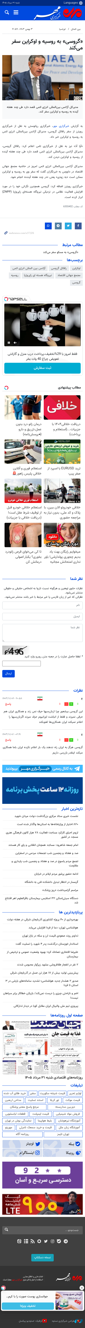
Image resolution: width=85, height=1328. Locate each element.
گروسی (76, 282)
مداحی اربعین (13, 1100)
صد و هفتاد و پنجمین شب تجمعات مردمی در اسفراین (46, 853)
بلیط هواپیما (45, 1121)
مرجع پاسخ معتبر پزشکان (24, 1107)
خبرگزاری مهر (62, 126)
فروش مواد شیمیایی (68, 1114)
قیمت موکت (73, 1100)
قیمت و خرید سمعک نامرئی (35, 1127)
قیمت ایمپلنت (40, 1114)
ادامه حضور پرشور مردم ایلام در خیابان (56, 874)
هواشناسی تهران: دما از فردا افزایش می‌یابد (53, 928)
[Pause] (9, 342)
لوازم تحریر (75, 1093)
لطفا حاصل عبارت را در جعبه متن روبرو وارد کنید (53, 657)
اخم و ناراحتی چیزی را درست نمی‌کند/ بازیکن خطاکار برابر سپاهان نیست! (40, 995)
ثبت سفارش (42, 368)
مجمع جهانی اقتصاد (69, 275)
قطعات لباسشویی (15, 1114)
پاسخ (8, 704)
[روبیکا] (39, 1242)
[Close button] (81, 1288)
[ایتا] (19, 1242)
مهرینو (8, 1127)
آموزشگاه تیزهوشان (69, 1121)
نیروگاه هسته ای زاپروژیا (38, 275)
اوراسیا (62, 29)
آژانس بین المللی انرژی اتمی (28, 268)
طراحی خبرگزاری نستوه (63, 1321)
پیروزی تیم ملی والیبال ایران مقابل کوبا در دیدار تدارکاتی (46, 1006)
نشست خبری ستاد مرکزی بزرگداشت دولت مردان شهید (46, 816)
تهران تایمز (63, 1134)
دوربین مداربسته (65, 1107)
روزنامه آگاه (22, 1134)
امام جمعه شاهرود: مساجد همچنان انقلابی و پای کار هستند (43, 845)
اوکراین (76, 268)
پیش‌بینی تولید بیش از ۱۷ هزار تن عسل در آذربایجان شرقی (44, 973)
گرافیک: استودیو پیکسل (31, 1321)
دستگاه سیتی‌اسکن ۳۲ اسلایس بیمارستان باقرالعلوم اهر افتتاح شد (41, 900)
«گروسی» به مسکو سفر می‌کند (60, 252)
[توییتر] (46, 1242)
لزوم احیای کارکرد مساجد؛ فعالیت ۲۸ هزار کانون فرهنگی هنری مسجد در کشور (42, 834)
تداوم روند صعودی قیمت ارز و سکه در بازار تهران (50, 936)
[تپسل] (6, 299)
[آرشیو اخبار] (26, 1242)
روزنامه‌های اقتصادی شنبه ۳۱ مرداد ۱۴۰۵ (54, 1077)
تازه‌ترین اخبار (72, 809)
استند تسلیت (35, 1100)
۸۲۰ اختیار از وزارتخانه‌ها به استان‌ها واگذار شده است (47, 824)
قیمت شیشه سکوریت (52, 1093)
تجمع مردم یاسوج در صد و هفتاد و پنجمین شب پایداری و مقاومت (45, 863)
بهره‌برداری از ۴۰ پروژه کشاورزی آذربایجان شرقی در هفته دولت (42, 919)
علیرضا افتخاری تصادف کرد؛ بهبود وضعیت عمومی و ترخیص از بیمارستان (42, 954)
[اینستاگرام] (52, 1242)
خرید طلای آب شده (15, 1093)
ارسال (8, 673)
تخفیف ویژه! (28, 1306)
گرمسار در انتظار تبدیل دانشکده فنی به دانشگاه (51, 882)
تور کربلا (54, 1100)
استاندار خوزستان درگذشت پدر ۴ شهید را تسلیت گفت (47, 944)
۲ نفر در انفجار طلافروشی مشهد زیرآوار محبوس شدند (47, 965)
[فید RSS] (32, 1242)
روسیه (14, 275)
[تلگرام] (65, 1242)
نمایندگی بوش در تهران (18, 1121)
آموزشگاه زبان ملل (69, 1127)
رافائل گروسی (59, 268)
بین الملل (75, 29)
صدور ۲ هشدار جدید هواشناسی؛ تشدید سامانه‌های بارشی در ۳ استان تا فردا (41, 983)
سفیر (33, 1093)
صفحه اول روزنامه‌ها (67, 1016)
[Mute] (15, 342)
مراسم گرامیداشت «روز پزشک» (60, 890)
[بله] (59, 1242)
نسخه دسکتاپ (42, 1257)
